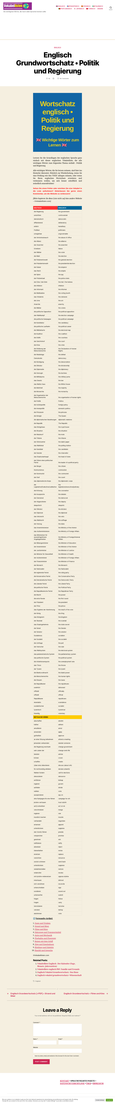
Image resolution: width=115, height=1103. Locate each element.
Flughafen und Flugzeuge (45, 938)
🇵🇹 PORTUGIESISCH (65, 9)
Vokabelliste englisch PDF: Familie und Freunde (58, 969)
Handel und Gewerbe (44, 950)
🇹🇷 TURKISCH (90, 9)
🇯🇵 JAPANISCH (79, 9)
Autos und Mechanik (43, 935)
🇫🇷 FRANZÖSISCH (73, 6)
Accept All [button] (109, 1100)
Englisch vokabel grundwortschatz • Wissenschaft (59, 975)
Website (35, 1047)
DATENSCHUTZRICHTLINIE (72, 1083)
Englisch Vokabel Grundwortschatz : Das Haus (57, 972)
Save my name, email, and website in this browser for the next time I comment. (57, 1056)
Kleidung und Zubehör (44, 947)
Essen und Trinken (43, 923)
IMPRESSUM (98, 1083)
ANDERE (100, 9)
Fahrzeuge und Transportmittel (48, 932)
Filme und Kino (41, 929)
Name (35, 1039)
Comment (36, 1022)
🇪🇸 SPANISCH (85, 6)
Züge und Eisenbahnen (44, 944)
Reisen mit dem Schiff (44, 941)
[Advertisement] (57, 27)
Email (60, 1039)
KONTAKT (64, 1081)
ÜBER (88, 1083)
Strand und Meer (42, 926)
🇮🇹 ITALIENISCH (97, 6)
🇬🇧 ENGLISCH (60, 6)
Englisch (57, 47)
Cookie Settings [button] (100, 1100)
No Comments (64, 78)
